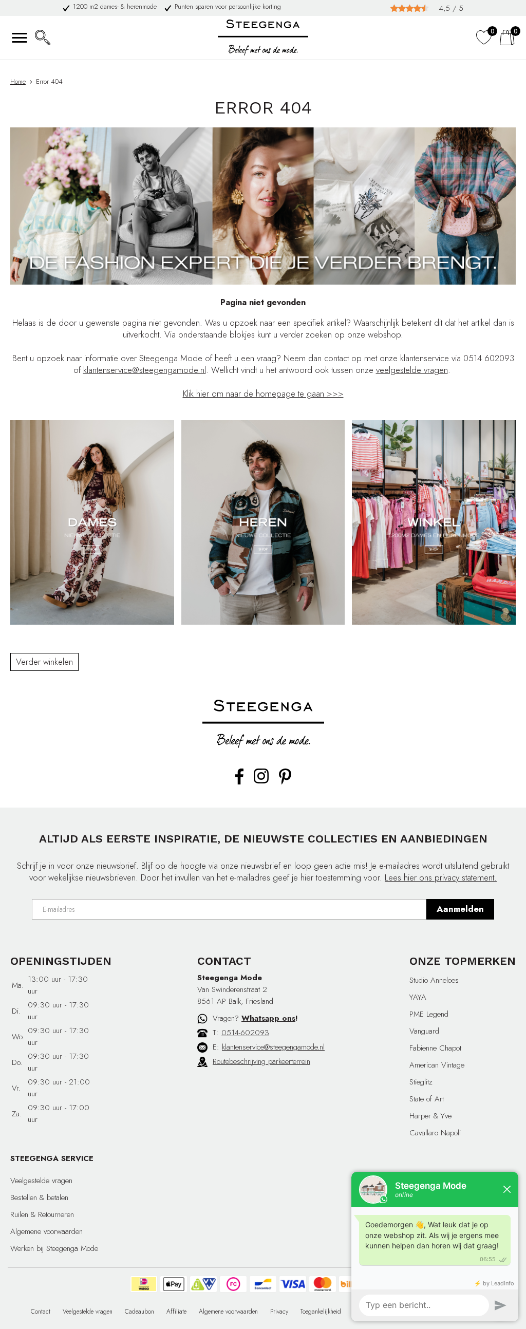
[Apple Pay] (173, 1284)
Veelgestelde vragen (41, 1180)
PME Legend (428, 1014)
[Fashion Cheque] (233, 1284)
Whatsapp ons (268, 1018)
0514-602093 (245, 1032)
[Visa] (293, 1284)
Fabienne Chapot (435, 1048)
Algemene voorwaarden (46, 1231)
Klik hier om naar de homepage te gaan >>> (263, 393)
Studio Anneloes (434, 980)
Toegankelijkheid (320, 1311)
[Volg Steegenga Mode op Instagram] (261, 781)
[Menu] (19, 37)
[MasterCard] (322, 1284)
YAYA (417, 997)
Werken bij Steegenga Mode (54, 1248)
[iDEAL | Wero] (144, 1284)
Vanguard (424, 1031)
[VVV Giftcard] (203, 1284)
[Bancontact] (263, 1284)
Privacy (279, 1311)
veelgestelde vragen (412, 370)
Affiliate (176, 1311)
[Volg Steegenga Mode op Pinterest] (285, 782)
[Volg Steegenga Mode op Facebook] (239, 782)
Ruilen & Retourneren (42, 1214)
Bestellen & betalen (39, 1197)
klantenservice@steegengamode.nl (144, 370)
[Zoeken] (42, 37)
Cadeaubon (139, 1311)
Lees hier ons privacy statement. (441, 877)
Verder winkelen (44, 662)
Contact (40, 1311)
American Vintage (436, 1065)
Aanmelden (460, 909)
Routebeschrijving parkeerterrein (261, 1061)
